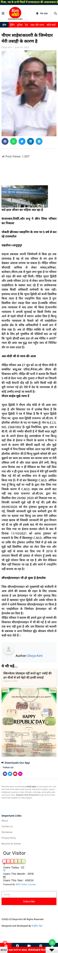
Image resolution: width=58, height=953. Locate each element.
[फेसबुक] (17, 945)
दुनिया (19, 24)
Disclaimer (7, 832)
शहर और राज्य (37, 24)
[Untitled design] (29, 755)
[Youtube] (15, 774)
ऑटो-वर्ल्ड (51, 24)
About (5, 820)
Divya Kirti (35, 656)
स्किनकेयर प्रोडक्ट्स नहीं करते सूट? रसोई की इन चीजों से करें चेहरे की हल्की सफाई (27, 675)
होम (4, 24)
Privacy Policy (9, 837)
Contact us (7, 826)
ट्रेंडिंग (12, 24)
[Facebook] (5, 774)
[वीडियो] (29, 945)
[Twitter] (10, 774)
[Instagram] (20, 774)
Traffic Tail (37, 925)
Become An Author (11, 843)
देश (26, 24)
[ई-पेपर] (40, 945)
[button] (55, 13)
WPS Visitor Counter (26, 884)
